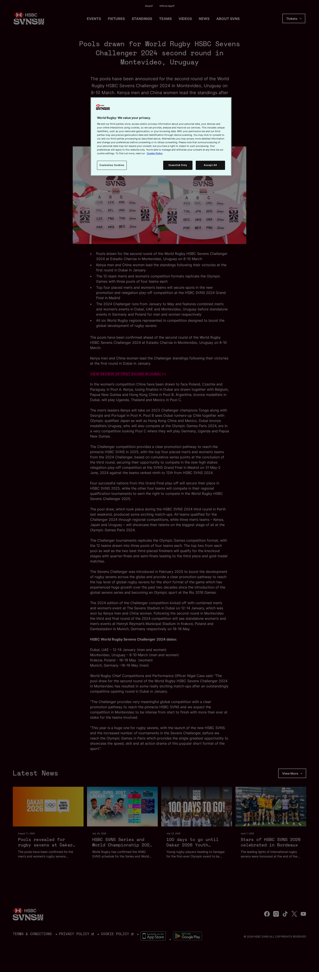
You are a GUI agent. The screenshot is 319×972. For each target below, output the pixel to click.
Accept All (210, 165)
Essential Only (178, 165)
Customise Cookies (111, 165)
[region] (161, 136)
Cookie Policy (155, 153)
